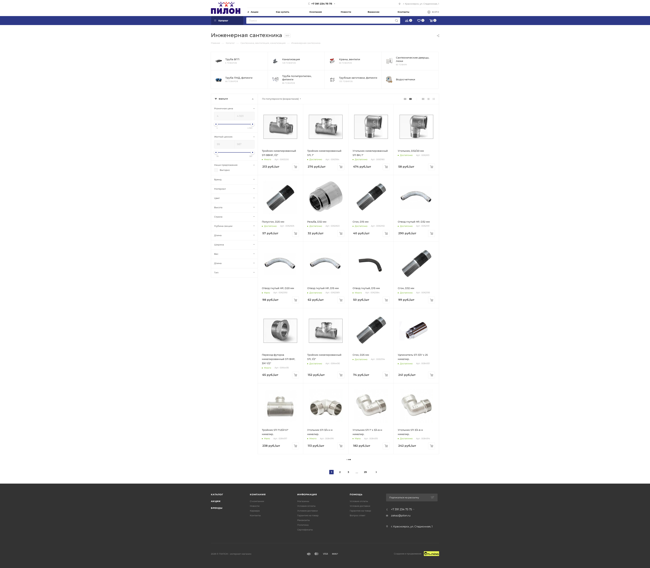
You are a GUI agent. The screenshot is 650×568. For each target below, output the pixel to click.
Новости (254, 506)
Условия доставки (307, 510)
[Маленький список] (405, 99)
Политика (303, 525)
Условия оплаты (306, 506)
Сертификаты (305, 529)
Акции (216, 501)
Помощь (356, 494)
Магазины (303, 501)
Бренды (216, 508)
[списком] (428, 99)
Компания (258, 494)
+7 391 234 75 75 (321, 3)
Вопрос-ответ (357, 515)
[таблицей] (433, 99)
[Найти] (396, 20)
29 (365, 472)
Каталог (217, 494)
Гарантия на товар (308, 515)
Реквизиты (303, 520)
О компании (257, 501)
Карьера (255, 510)
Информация (307, 494)
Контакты (255, 515)
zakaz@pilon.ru (400, 515)
